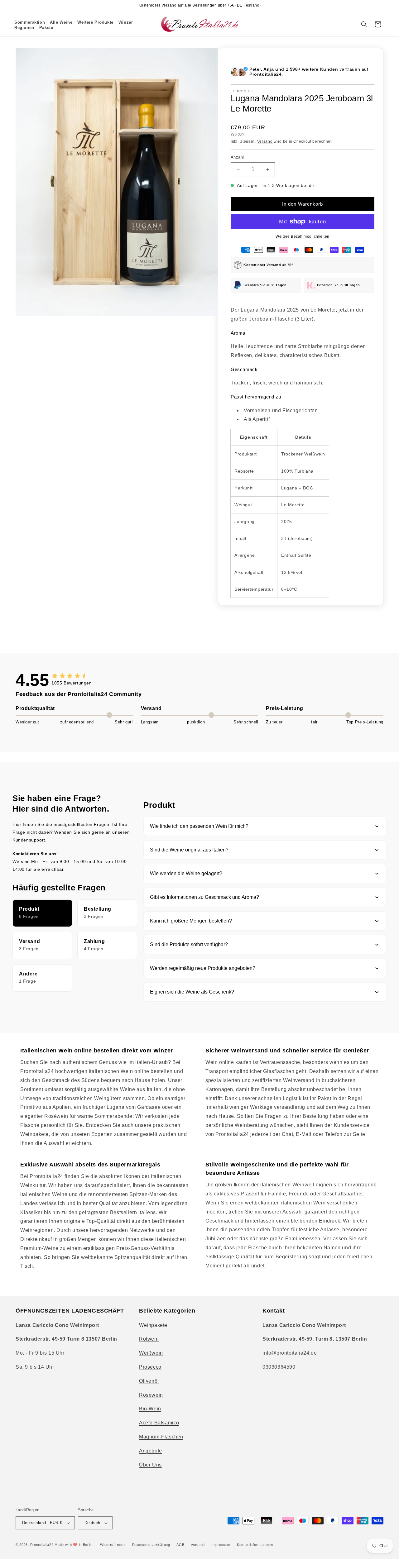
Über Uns (150, 1464)
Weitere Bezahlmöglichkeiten (302, 236)
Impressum (220, 1545)
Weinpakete (153, 1325)
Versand (265, 141)
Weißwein (151, 1353)
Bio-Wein (150, 1408)
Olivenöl (149, 1381)
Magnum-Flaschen (161, 1436)
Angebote (150, 1450)
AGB (180, 1545)
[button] (61, 22)
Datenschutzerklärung (151, 1545)
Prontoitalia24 (42, 1545)
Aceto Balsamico (159, 1422)
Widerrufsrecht (113, 1545)
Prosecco (150, 1367)
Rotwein (149, 1339)
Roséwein (151, 1395)
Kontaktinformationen (255, 1545)
